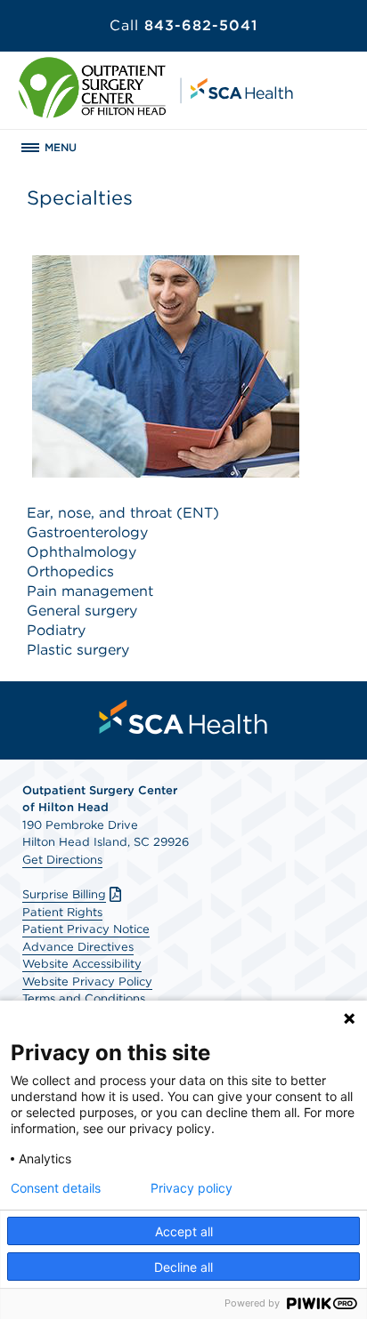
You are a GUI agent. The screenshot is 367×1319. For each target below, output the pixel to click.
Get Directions (62, 859)
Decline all (183, 1267)
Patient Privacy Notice (86, 929)
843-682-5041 (183, 25)
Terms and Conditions (83, 998)
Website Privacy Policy (87, 981)
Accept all (184, 1231)
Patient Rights (62, 912)
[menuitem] (183, 716)
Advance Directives (78, 946)
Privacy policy (191, 1188)
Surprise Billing (64, 894)
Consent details (56, 1188)
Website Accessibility (82, 963)
